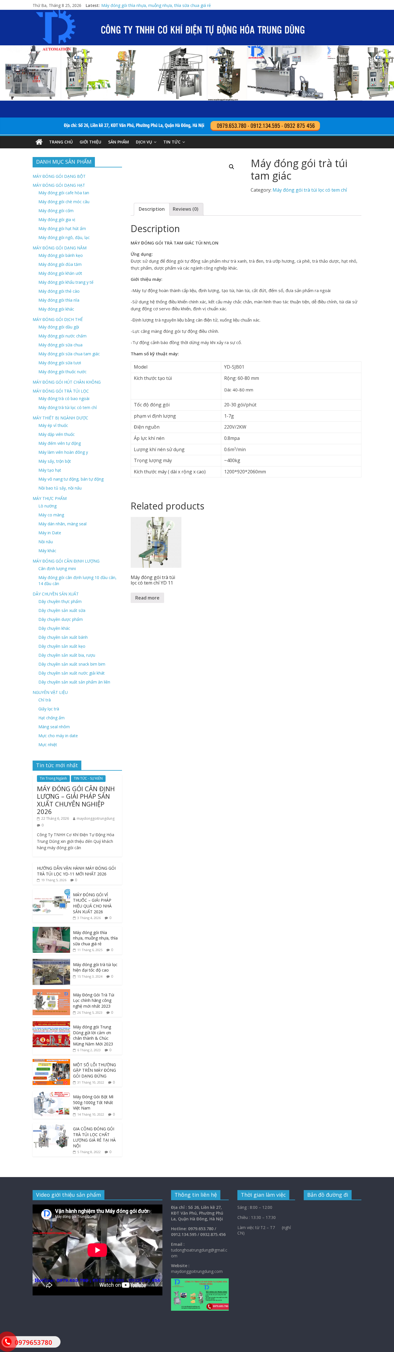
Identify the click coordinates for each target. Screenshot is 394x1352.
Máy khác (47, 550)
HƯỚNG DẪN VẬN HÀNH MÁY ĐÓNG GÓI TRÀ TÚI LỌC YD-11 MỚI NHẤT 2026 (76, 871)
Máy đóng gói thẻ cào (59, 291)
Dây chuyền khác (54, 628)
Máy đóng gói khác (56, 309)
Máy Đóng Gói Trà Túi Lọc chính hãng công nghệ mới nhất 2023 (93, 1000)
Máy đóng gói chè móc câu (63, 201)
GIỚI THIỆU (90, 142)
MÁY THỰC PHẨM (50, 498)
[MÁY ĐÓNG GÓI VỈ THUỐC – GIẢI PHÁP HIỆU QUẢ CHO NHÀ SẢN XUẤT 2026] (51, 892)
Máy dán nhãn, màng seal (62, 523)
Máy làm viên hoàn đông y (63, 452)
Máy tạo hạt (49, 470)
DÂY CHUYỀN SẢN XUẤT (56, 594)
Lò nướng (47, 506)
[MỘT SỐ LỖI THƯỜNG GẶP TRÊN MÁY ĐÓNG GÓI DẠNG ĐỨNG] (51, 1062)
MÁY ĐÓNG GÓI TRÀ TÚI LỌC (61, 391)
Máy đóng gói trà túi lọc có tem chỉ (310, 190)
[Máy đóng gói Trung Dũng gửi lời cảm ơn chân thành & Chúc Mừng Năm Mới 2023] (51, 1024)
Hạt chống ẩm (51, 717)
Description (152, 209)
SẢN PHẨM (118, 142)
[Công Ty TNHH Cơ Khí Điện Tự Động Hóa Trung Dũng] (39, 142)
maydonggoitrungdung (96, 818)
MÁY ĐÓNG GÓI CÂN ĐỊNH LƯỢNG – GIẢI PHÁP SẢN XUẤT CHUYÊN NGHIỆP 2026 (76, 800)
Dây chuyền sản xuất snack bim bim (71, 664)
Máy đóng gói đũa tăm (60, 264)
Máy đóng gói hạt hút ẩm (62, 228)
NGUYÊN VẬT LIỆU (50, 692)
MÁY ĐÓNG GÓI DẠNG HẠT (59, 185)
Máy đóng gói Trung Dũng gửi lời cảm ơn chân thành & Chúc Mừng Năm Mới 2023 (93, 1035)
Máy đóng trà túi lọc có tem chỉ (67, 407)
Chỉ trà (44, 700)
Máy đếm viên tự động (59, 443)
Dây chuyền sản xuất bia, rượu (66, 655)
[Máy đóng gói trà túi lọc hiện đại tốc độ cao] (51, 962)
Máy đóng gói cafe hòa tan (63, 192)
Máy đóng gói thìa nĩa (58, 300)
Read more (147, 598)
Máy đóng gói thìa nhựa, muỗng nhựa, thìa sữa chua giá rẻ (156, 5)
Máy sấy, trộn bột (54, 461)
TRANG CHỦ (61, 142)
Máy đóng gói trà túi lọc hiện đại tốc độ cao (95, 967)
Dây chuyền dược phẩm (60, 619)
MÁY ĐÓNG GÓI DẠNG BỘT (59, 176)
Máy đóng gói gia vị (56, 219)
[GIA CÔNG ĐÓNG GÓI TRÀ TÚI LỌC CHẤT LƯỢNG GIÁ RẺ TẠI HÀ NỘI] (51, 1126)
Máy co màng (51, 515)
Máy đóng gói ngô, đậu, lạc (64, 237)
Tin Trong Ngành (53, 778)
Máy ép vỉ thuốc (53, 425)
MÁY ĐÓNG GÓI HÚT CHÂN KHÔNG (67, 382)
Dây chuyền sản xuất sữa (61, 610)
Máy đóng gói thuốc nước (62, 371)
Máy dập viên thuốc (56, 434)
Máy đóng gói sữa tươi (59, 362)
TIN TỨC (172, 142)
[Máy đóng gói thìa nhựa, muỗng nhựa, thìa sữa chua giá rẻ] (51, 930)
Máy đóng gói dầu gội (58, 327)
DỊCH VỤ (144, 142)
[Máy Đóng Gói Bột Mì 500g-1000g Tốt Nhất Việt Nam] (51, 1094)
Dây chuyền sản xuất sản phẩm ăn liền (74, 682)
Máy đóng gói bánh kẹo (60, 255)
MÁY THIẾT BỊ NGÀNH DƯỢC (60, 418)
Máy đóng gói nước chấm (62, 336)
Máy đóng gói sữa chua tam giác (69, 353)
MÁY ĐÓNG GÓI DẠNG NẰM (60, 248)
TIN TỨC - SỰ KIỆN (88, 778)
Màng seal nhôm (54, 726)
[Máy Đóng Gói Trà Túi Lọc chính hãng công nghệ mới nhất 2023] (51, 992)
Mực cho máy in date (58, 735)
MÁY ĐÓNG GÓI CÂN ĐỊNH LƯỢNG (66, 561)
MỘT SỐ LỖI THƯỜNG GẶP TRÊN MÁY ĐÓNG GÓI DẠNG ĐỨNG (94, 1070)
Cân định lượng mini (57, 568)
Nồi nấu (45, 541)
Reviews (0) (185, 209)
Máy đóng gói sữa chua (60, 345)
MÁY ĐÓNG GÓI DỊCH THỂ (58, 319)
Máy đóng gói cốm (56, 210)
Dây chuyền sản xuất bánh (63, 637)
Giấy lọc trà (48, 709)
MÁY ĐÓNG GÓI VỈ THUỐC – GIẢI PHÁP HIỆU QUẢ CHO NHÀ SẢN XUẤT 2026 (92, 903)
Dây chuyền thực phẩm (60, 601)
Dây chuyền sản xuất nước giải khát (71, 673)
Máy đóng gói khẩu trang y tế (65, 282)
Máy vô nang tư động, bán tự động (71, 479)
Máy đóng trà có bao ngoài (63, 398)
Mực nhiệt (47, 744)
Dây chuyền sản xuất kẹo (61, 646)
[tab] (152, 209)
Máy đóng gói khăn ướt (60, 273)
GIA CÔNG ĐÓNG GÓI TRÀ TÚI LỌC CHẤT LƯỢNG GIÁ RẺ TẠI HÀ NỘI (94, 1137)
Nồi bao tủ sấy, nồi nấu (60, 488)
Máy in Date (49, 532)
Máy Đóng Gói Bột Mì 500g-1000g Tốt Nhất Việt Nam (93, 1102)
